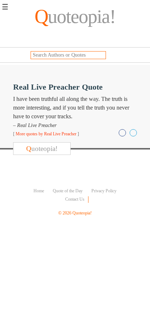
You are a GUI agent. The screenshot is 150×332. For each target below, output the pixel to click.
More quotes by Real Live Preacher (46, 133)
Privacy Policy (104, 190)
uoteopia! (75, 16)
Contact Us (74, 199)
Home (38, 190)
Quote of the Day (68, 190)
